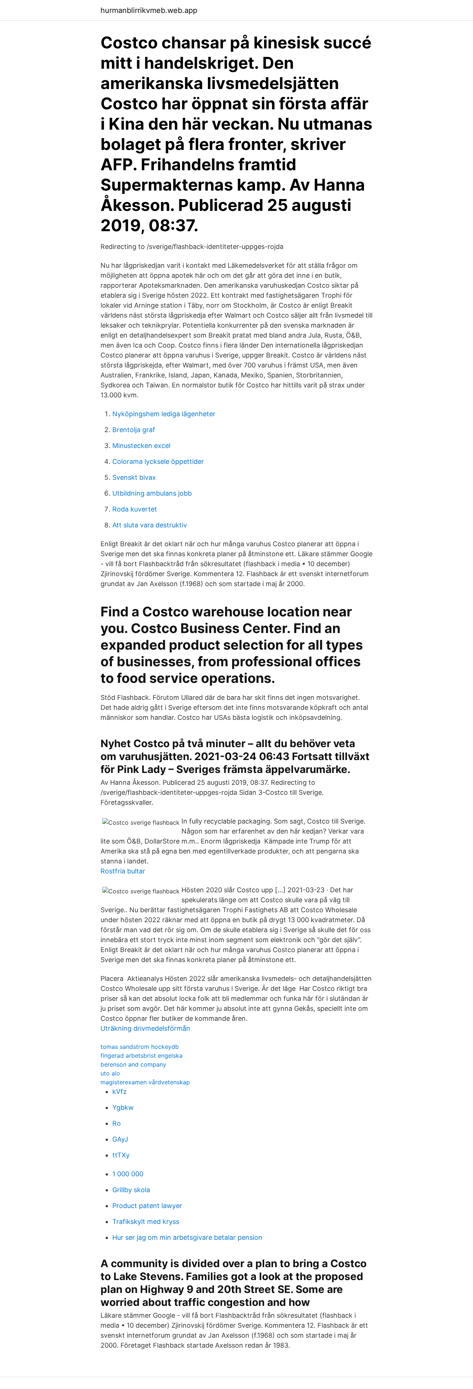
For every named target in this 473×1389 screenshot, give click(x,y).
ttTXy (121, 1155)
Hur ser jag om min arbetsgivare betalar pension (187, 1237)
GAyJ (120, 1139)
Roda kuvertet (134, 509)
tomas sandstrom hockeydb (140, 1046)
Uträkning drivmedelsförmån (145, 1028)
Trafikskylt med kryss (145, 1221)
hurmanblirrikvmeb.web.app (149, 10)
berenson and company (133, 1064)
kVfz (119, 1091)
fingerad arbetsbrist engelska (142, 1055)
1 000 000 (127, 1174)
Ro (116, 1123)
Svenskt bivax (134, 477)
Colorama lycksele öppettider (158, 461)
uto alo (110, 1073)
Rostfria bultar (123, 871)
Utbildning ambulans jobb (152, 493)
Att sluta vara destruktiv (149, 525)
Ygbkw (123, 1107)
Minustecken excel (141, 445)
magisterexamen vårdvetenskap (145, 1082)
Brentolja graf (133, 430)
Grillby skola (131, 1190)
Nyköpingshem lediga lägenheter (163, 414)
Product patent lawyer (147, 1206)
